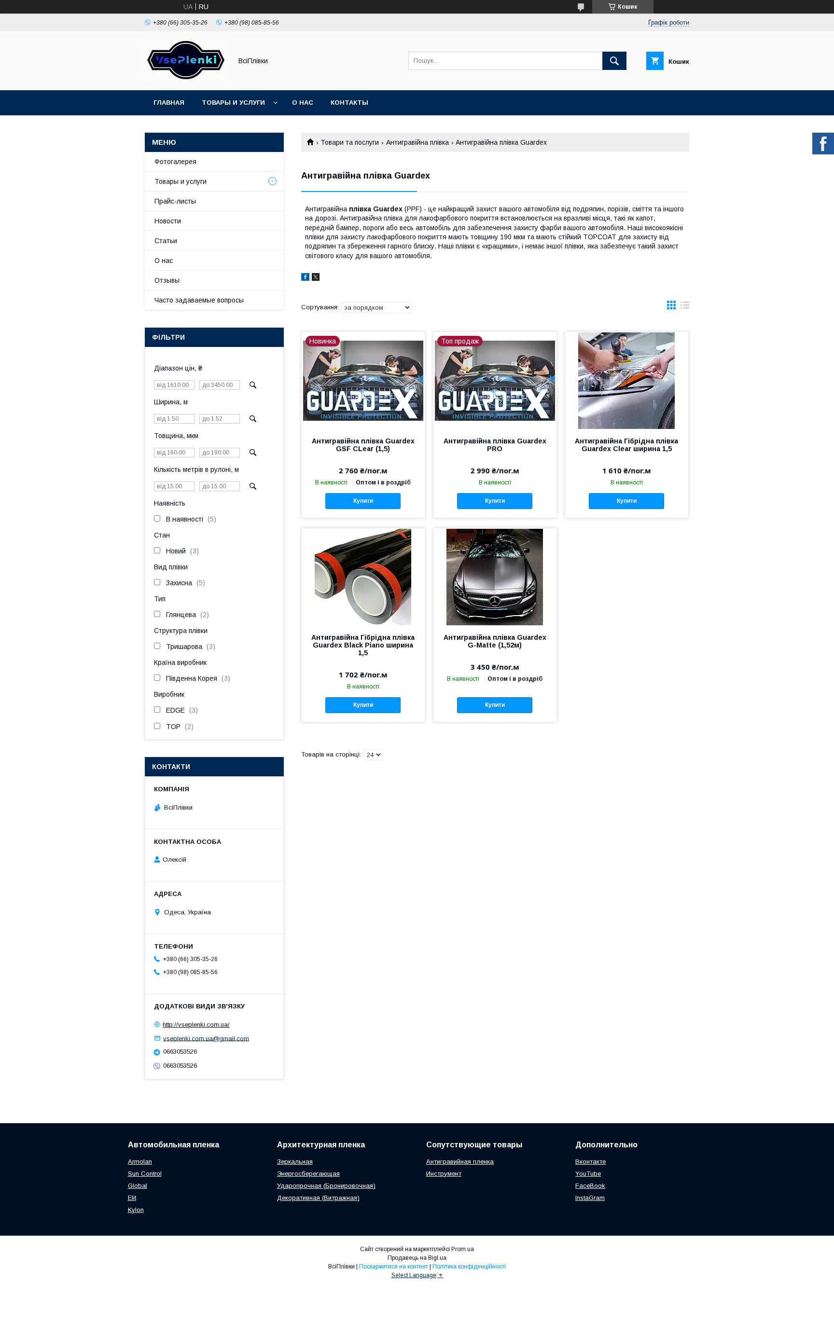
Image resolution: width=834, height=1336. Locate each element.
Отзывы (167, 280)
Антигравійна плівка (417, 142)
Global (137, 1185)
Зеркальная (295, 1161)
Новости (167, 221)
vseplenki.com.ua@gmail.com (206, 1038)
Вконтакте (590, 1161)
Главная (168, 102)
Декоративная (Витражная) (318, 1197)
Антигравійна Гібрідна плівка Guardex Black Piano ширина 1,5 (363, 645)
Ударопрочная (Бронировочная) (326, 1185)
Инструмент (443, 1173)
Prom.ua (462, 1249)
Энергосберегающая (308, 1173)
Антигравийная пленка (460, 1161)
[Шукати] (614, 61)
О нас (302, 102)
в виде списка (685, 307)
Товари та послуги (349, 142)
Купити (363, 500)
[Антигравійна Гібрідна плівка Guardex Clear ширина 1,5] (626, 380)
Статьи (165, 241)
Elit (132, 1197)
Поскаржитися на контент (393, 1266)
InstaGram (590, 1197)
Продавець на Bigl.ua (417, 1257)
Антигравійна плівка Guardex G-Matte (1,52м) (495, 641)
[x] (316, 278)
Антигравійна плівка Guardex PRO (495, 445)
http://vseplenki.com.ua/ (196, 1024)
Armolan (140, 1161)
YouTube (588, 1173)
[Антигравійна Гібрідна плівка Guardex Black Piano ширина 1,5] (363, 576)
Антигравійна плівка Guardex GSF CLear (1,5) (363, 445)
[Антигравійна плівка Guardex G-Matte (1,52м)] (494, 576)
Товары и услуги (233, 102)
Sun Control (145, 1173)
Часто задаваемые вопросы (199, 300)
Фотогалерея (175, 161)
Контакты (349, 102)
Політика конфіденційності (469, 1266)
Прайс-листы (175, 201)
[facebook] (305, 278)
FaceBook (590, 1185)
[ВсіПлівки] (186, 78)
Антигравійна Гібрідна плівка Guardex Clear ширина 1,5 (626, 445)
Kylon (136, 1209)
